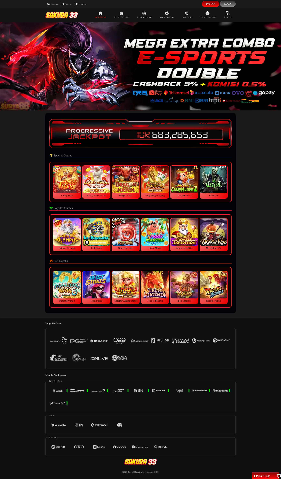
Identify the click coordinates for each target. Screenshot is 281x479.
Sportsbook (167, 17)
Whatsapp (54, 4)
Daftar (210, 4)
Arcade (187, 17)
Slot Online (121, 17)
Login (228, 4)
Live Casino (144, 17)
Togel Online (207, 17)
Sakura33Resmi (134, 472)
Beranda (100, 17)
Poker (228, 17)
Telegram (69, 4)
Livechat (82, 4)
